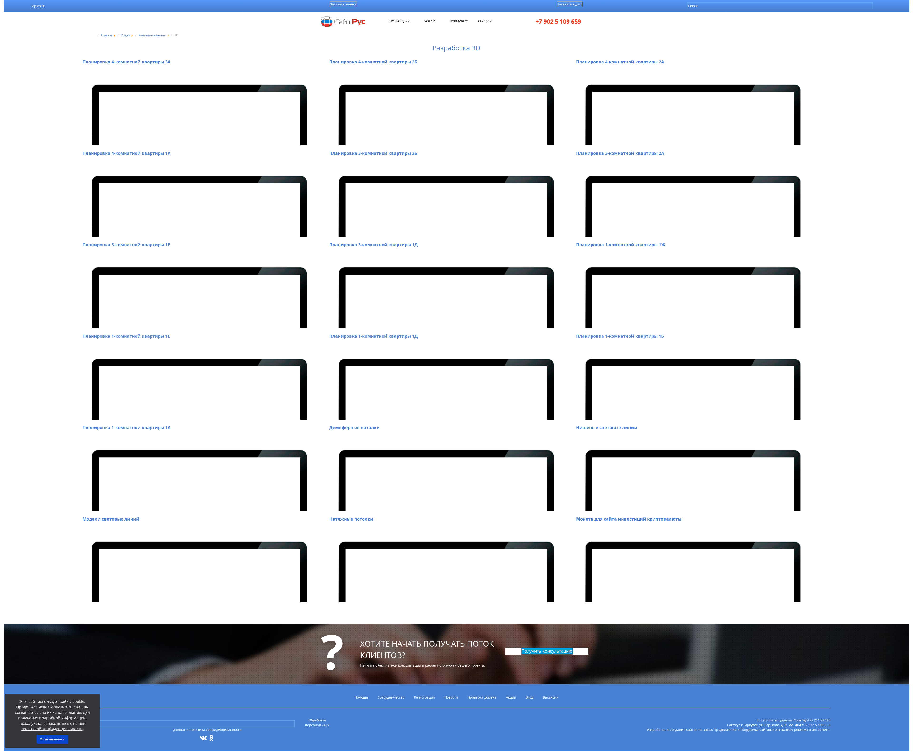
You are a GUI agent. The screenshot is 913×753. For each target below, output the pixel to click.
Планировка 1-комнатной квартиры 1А (126, 427)
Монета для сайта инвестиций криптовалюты (628, 519)
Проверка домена (481, 697)
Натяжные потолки (351, 519)
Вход (529, 697)
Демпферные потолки (354, 427)
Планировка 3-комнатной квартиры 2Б (373, 153)
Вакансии (550, 697)
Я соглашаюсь (52, 739)
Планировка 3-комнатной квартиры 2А (620, 153)
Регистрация (424, 697)
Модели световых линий (111, 519)
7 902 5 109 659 (818, 725)
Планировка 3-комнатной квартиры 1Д (373, 244)
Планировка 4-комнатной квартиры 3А (126, 62)
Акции (511, 697)
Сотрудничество (391, 697)
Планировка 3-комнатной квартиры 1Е (126, 244)
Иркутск (38, 6)
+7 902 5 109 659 (558, 21)
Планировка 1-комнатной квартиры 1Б (620, 336)
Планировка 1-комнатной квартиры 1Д (373, 336)
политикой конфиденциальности (52, 728)
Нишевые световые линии (606, 427)
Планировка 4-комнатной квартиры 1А (126, 153)
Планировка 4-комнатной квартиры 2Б (373, 62)
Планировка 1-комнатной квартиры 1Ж (620, 244)
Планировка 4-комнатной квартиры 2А (620, 62)
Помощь (361, 697)
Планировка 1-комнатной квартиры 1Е (126, 336)
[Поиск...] (877, 5)
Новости (451, 697)
